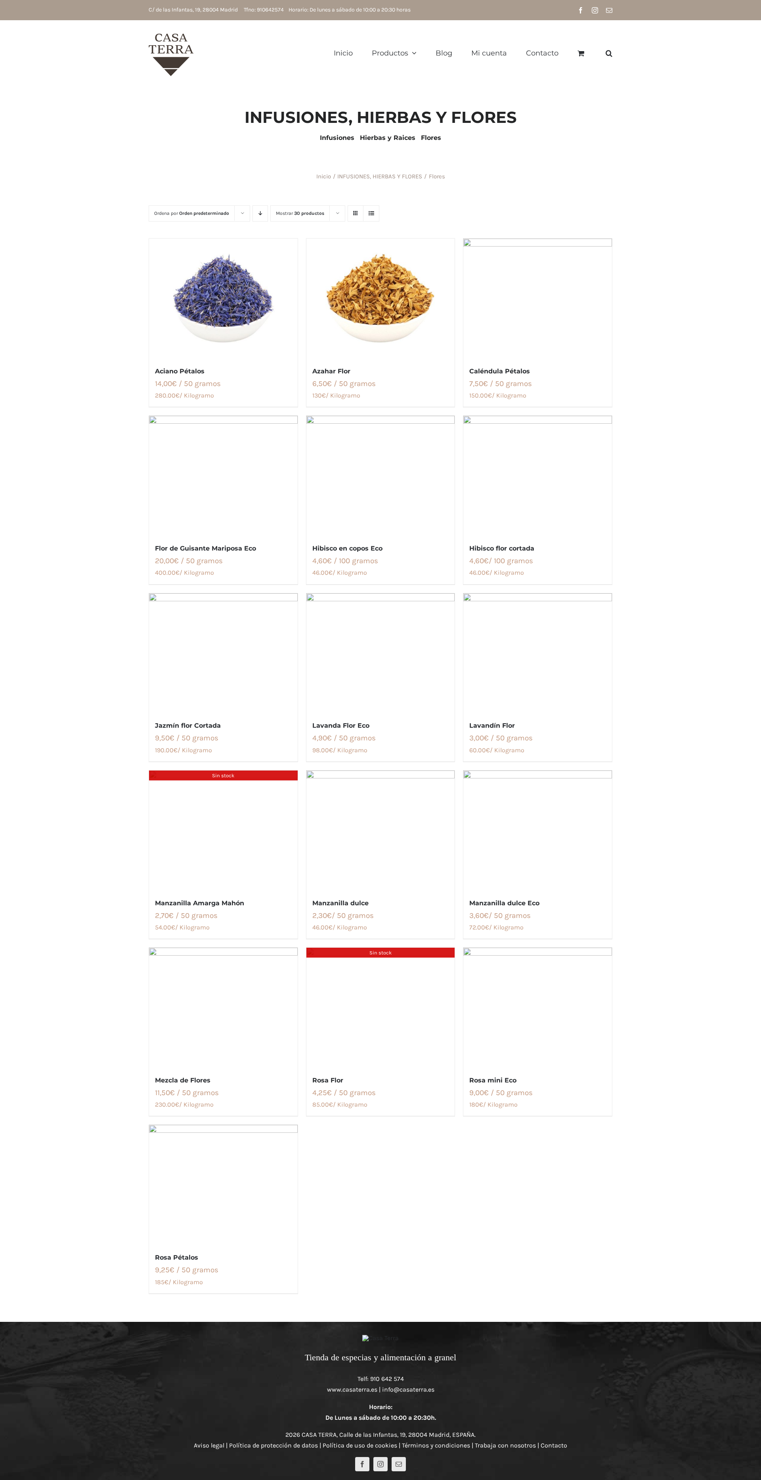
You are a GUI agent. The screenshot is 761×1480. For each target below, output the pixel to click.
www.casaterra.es (352, 1389)
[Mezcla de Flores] (223, 1007)
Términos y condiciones (436, 1445)
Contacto (554, 1445)
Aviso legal (209, 1445)
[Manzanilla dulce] (380, 830)
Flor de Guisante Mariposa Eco (205, 548)
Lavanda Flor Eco (340, 725)
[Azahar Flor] (380, 298)
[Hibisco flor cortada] (537, 475)
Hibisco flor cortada (501, 548)
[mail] (399, 1464)
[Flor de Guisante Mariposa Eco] (223, 475)
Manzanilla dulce (340, 903)
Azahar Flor (331, 371)
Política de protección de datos (273, 1445)
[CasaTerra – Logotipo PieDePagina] (380, 1338)
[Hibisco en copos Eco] (380, 475)
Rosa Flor (327, 1080)
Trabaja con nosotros (505, 1445)
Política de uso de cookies (360, 1445)
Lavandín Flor (492, 725)
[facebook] (362, 1464)
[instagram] (380, 1464)
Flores (431, 137)
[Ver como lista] (371, 213)
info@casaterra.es (408, 1389)
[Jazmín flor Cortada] (223, 652)
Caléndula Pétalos (499, 371)
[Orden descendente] (260, 213)
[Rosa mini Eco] (537, 1007)
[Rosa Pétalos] (223, 1184)
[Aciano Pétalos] (223, 298)
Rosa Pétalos (176, 1257)
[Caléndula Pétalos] (537, 298)
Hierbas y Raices (387, 137)
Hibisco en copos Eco (347, 548)
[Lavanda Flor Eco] (380, 652)
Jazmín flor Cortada (188, 725)
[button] (609, 53)
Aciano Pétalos (180, 371)
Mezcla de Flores (182, 1080)
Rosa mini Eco (492, 1080)
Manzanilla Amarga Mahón (199, 903)
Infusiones (337, 137)
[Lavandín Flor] (537, 652)
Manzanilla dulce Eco (504, 903)
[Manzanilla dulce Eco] (537, 830)
